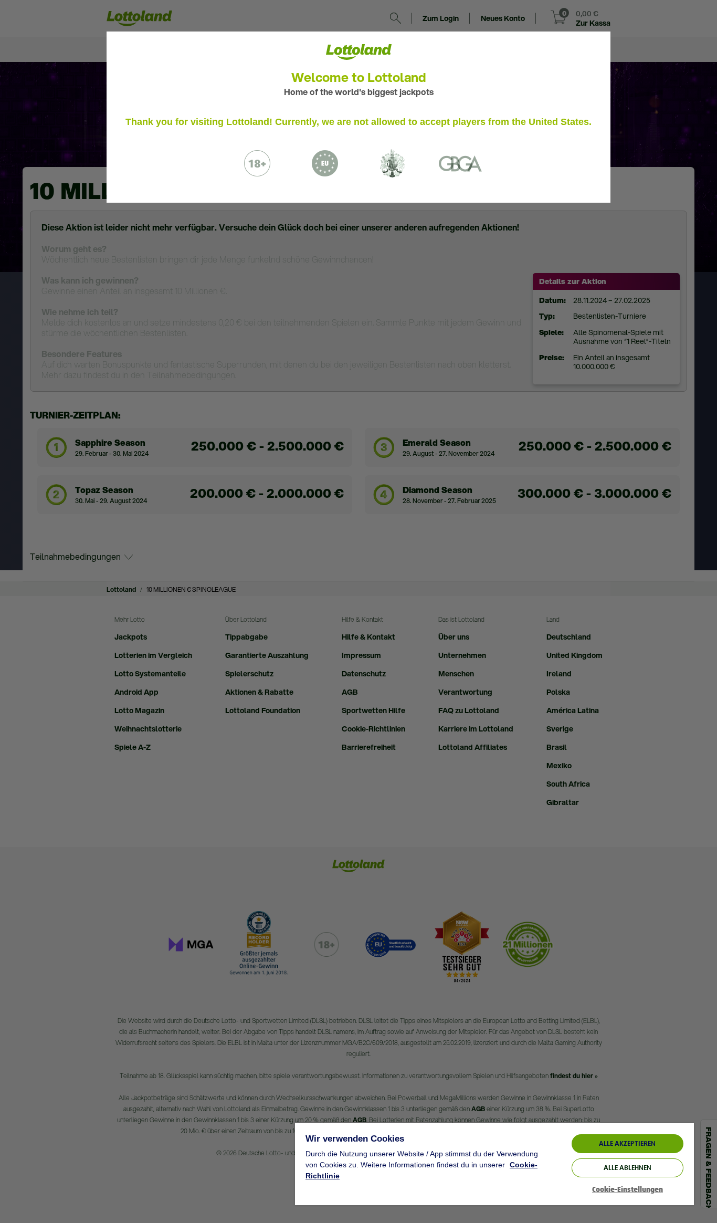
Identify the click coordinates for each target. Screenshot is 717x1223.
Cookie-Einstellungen (627, 1189)
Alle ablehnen (627, 1167)
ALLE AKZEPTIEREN (627, 1143)
